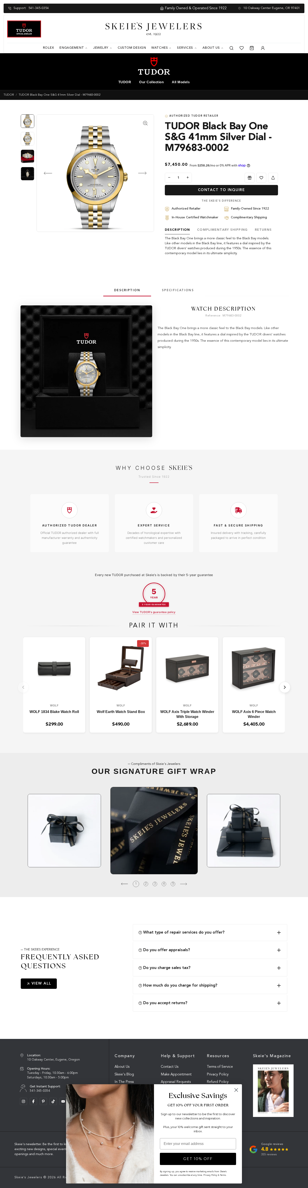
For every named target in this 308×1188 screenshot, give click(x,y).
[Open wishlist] (242, 48)
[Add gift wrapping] (250, 178)
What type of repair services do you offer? (184, 932)
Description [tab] (127, 290)
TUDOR (124, 82)
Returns (263, 229)
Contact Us (169, 1067)
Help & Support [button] (178, 1056)
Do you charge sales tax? (167, 968)
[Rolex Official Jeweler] (284, 28)
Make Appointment (176, 1074)
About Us (122, 1067)
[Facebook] (33, 1101)
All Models (181, 82)
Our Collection (151, 82)
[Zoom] (95, 173)
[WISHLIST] (261, 177)
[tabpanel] (223, 328)
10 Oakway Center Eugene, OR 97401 (271, 8)
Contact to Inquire (221, 190)
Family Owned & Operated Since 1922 (148, 8)
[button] (44, 173)
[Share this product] (273, 178)
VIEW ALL (41, 983)
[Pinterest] (43, 1101)
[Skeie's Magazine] (273, 1090)
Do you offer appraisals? (166, 950)
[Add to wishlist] (261, 178)
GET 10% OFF (198, 1159)
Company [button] (125, 1056)
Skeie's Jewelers (28, 1177)
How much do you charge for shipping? (180, 985)
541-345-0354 (38, 8)
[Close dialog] (236, 1090)
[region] (29, 149)
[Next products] (284, 687)
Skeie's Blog (124, 1074)
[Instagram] (23, 1101)
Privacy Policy (218, 1074)
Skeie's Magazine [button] (272, 1056)
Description (177, 229)
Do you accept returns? (165, 1003)
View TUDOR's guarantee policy (153, 612)
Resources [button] (218, 1056)
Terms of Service (220, 1067)
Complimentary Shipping (222, 229)
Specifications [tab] (178, 290)
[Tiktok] (53, 1101)
